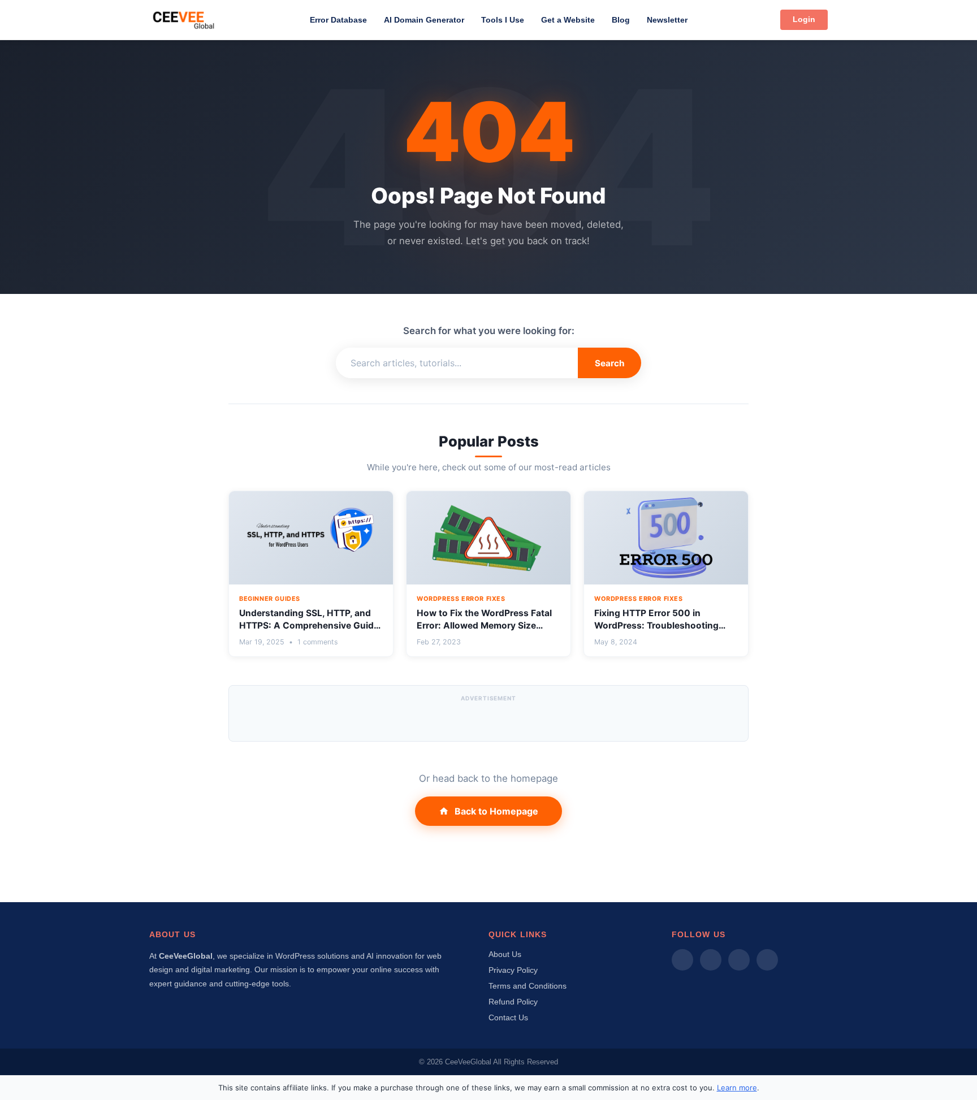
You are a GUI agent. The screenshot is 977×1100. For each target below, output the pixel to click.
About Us (504, 954)
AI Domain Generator (424, 20)
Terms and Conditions (527, 985)
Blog (621, 20)
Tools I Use (502, 20)
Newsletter (667, 20)
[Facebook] (710, 960)
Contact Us (508, 1017)
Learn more (737, 1087)
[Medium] (682, 960)
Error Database (338, 20)
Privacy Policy (513, 970)
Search (609, 363)
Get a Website (568, 20)
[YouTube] (767, 960)
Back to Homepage (496, 811)
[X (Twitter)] (739, 960)
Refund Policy (513, 1001)
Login (804, 19)
